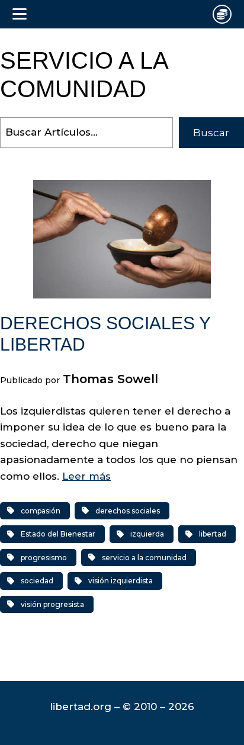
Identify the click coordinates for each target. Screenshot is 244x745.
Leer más (86, 476)
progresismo (44, 557)
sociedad (37, 580)
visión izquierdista (120, 580)
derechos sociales (127, 510)
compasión (40, 510)
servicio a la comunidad (144, 557)
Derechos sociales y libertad (105, 333)
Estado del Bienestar (58, 533)
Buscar (211, 133)
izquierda (147, 533)
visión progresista (52, 604)
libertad (212, 533)
